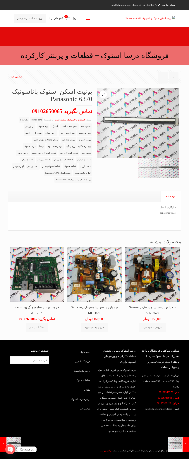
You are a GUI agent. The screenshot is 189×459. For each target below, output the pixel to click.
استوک (54, 126)
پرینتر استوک (85, 140)
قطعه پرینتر (33, 166)
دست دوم (86, 153)
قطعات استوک (84, 160)
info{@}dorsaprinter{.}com (124, 5)
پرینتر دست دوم (55, 146)
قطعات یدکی (27, 160)
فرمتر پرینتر (22, 153)
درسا (41, 146)
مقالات (86, 389)
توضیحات (171, 196)
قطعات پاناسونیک (76, 119)
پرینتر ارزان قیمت (33, 133)
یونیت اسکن (60, 119)
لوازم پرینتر (18, 166)
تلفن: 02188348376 (169, 392)
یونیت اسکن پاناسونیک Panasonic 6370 (73, 179)
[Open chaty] (10, 449)
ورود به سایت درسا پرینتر (29, 18)
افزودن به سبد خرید (152, 327)
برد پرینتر (30, 126)
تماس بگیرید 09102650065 (62, 111)
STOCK (24, 120)
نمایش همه (16, 76)
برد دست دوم (84, 133)
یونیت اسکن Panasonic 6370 (58, 173)
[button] (103, 94)
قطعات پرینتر (43, 160)
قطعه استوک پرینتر (51, 166)
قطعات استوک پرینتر (63, 160)
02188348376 (150, 5)
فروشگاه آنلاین (82, 361)
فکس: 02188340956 (168, 397)
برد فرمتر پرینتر (67, 133)
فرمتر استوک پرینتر (69, 153)
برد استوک (43, 126)
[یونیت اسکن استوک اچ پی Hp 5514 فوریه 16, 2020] (3, 444)
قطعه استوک (70, 166)
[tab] (171, 196)
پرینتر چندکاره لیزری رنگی (78, 146)
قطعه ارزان (85, 166)
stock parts (86, 126)
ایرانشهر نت (106, 450)
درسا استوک (29, 146)
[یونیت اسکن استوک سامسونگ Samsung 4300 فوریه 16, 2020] (186, 444)
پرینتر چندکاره (68, 140)
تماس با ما (85, 408)
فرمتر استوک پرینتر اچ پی (44, 153)
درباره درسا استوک (80, 399)
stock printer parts (69, 126)
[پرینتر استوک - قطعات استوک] (150, 18)
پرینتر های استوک (81, 371)
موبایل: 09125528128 (168, 403)
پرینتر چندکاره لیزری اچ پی (45, 140)
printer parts (37, 120)
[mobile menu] (88, 18)
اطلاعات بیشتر (37, 327)
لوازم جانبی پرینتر (82, 173)
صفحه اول (85, 352)
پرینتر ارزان (50, 133)
